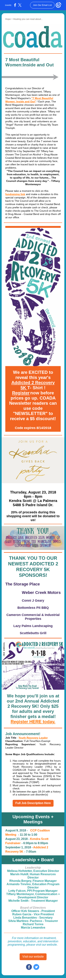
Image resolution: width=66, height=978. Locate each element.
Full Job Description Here (33, 803)
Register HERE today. (33, 721)
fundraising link (15, 194)
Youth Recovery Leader (33, 737)
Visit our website (33, 956)
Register (21, 392)
